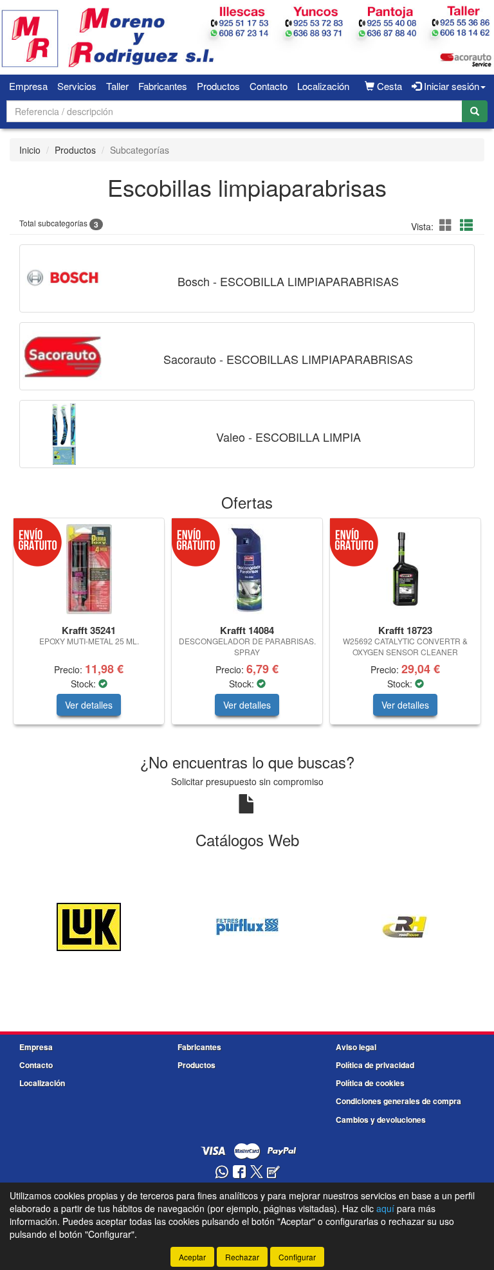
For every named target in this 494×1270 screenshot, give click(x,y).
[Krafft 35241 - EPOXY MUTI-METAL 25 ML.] (88, 569)
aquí (385, 1208)
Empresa (28, 86)
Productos (218, 86)
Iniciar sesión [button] (450, 86)
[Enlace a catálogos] (88, 925)
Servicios (76, 86)
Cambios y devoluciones (381, 1119)
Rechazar (242, 1256)
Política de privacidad (375, 1065)
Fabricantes (162, 86)
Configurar (297, 1256)
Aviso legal (356, 1047)
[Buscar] (475, 111)
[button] (447, 224)
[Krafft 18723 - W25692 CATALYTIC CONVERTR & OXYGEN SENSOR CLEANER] (405, 569)
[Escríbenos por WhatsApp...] (221, 1172)
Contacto (269, 86)
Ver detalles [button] (89, 704)
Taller (117, 86)
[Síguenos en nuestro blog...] (273, 1172)
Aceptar (192, 1256)
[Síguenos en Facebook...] (239, 1172)
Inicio (30, 149)
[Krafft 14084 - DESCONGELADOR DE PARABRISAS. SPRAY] (247, 569)
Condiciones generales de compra (398, 1101)
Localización (323, 86)
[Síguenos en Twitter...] (256, 1172)
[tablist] (247, 628)
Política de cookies (370, 1083)
